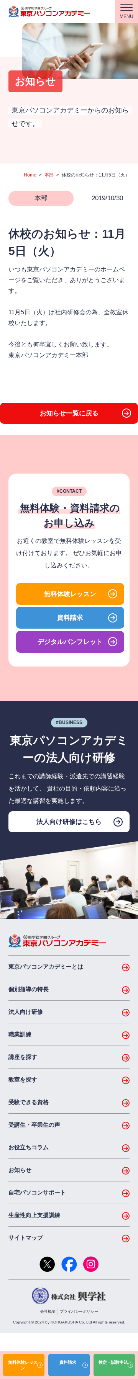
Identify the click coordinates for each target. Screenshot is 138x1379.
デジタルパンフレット (70, 641)
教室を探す (22, 1079)
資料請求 (70, 617)
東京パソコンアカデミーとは (45, 966)
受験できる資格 (28, 1102)
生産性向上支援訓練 (34, 1215)
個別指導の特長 (28, 989)
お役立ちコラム (28, 1147)
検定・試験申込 (113, 1362)
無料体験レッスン (70, 594)
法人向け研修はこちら (69, 821)
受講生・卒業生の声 (34, 1124)
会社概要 (48, 1311)
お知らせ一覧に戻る (69, 413)
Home (30, 175)
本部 (49, 175)
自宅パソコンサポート (37, 1192)
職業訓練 (19, 1034)
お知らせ (19, 1170)
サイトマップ (25, 1237)
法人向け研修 (25, 1011)
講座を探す (22, 1057)
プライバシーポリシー (79, 1311)
